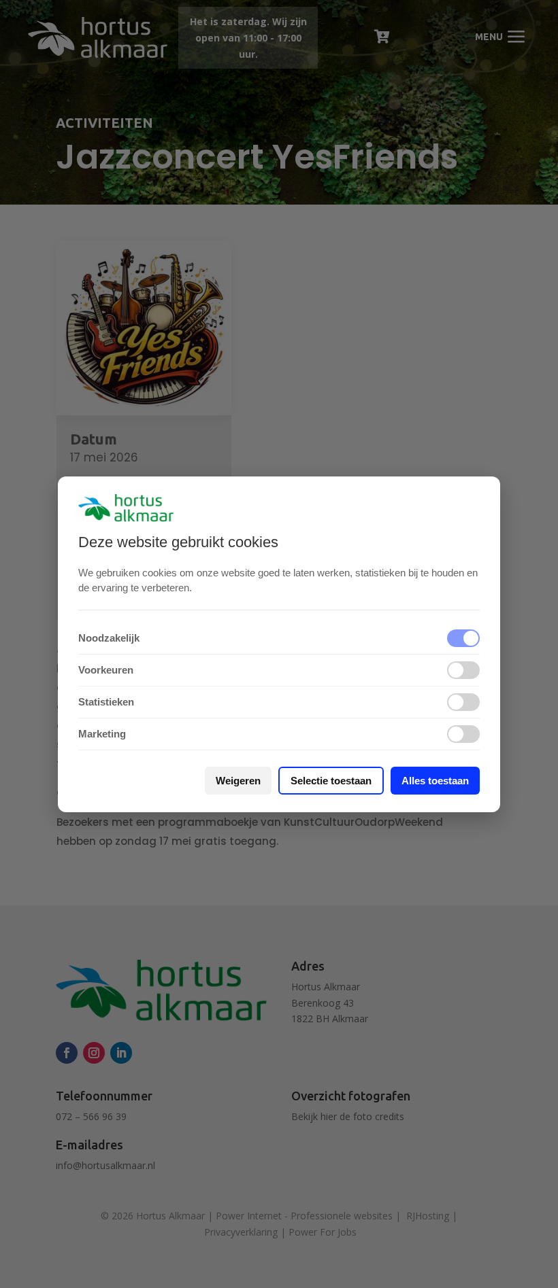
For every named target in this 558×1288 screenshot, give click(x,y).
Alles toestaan (435, 780)
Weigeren (238, 780)
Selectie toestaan (331, 780)
